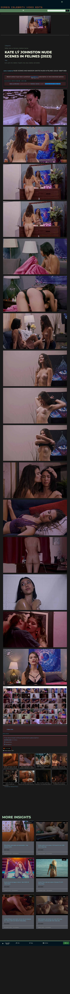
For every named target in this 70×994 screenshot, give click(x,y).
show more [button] (6, 733)
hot (12, 62)
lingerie (20, 62)
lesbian (15, 62)
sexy (27, 62)
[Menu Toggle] (23, 10)
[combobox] (56, 11)
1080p (6, 48)
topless (31, 62)
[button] (62, 2)
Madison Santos (23, 48)
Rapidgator (9, 744)
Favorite (7, 748)
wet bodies (37, 62)
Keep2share (9, 742)
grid (9, 62)
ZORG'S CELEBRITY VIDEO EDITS (22, 7)
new (24, 62)
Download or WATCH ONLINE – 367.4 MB (15, 81)
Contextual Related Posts (11, 786)
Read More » (7, 849)
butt (6, 62)
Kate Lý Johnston (14, 48)
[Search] (67, 11)
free (35, 78)
